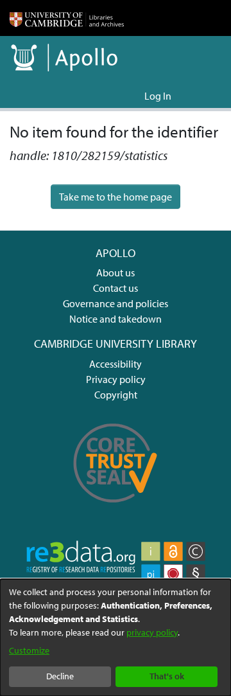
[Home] (67, 18)
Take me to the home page (115, 196)
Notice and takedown (115, 318)
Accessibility (115, 363)
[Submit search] (114, 95)
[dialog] (115, 637)
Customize (29, 650)
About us (115, 272)
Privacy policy (116, 379)
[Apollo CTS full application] (115, 509)
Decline (60, 676)
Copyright (115, 394)
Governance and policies (115, 303)
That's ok (167, 676)
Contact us (115, 287)
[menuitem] (132, 95)
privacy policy (152, 632)
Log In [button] (158, 95)
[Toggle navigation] (203, 96)
